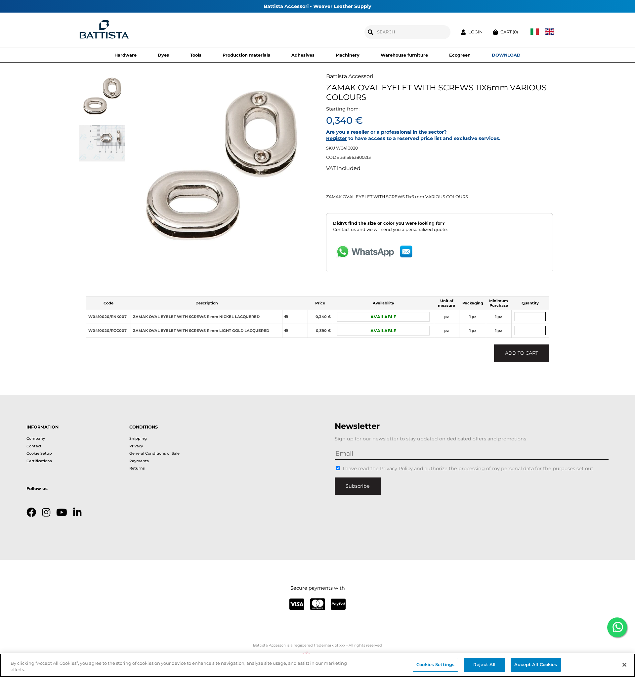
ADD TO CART (521, 353)
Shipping (138, 438)
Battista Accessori (349, 76)
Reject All (484, 664)
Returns (137, 468)
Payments (139, 461)
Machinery (348, 55)
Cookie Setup (39, 453)
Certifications (39, 461)
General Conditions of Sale (154, 453)
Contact (34, 446)
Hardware (125, 55)
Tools (195, 55)
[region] (317, 665)
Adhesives (303, 55)
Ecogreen (460, 55)
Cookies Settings (435, 664)
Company (35, 438)
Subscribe (358, 486)
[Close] (624, 664)
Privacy (136, 446)
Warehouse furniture (404, 55)
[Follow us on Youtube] (61, 512)
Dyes (163, 55)
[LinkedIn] (77, 512)
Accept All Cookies (535, 664)
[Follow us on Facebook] (31, 512)
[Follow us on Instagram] (46, 512)
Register (336, 138)
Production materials (246, 55)
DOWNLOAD (506, 55)
